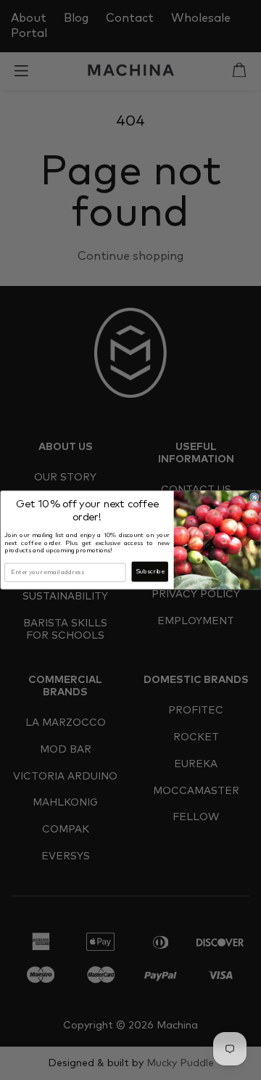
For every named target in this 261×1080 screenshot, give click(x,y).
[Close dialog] (254, 497)
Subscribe (150, 572)
